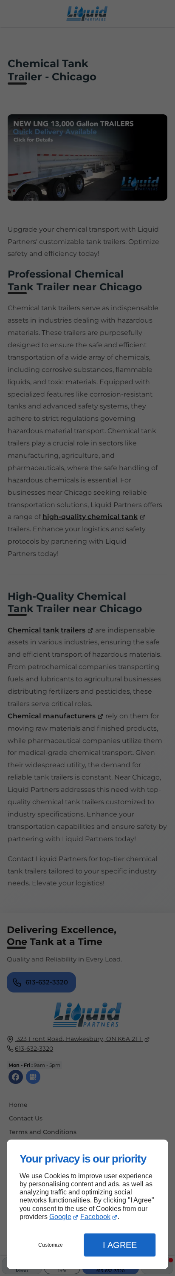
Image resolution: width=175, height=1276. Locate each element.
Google (60, 1216)
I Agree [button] (120, 1245)
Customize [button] (50, 1245)
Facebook (95, 1216)
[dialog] (87, 1204)
